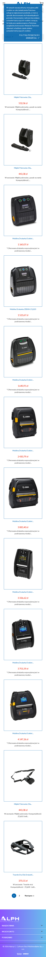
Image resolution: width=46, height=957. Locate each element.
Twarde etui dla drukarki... (23, 875)
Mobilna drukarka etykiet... (23, 238)
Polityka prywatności (29, 35)
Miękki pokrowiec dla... (23, 97)
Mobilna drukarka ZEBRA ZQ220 (23, 309)
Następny (30, 896)
